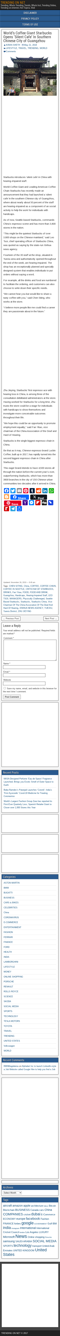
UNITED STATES (12, 1041)
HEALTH (8, 952)
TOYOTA (8, 1026)
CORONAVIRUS (11, 917)
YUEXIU (48, 608)
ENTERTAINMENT (12, 927)
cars (41, 1210)
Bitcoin (52, 1206)
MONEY (7, 972)
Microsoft (9, 1237)
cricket (27, 1214)
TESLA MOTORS (12, 1021)
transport (37, 1246)
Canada (34, 1210)
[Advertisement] (30, 135)
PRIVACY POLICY (30, 18)
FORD (6, 947)
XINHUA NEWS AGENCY (31, 608)
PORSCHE (9, 981)
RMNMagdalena (11, 1066)
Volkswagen (9, 1046)
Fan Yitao (16, 592)
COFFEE (34, 586)
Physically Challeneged (33, 598)
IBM (54, 1223)
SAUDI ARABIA (23, 1241)
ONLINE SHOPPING (13, 977)
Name (6, 663)
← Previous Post (11, 618)
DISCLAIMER (30, 12)
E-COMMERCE (11, 922)
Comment (9, 638)
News (21, 1236)
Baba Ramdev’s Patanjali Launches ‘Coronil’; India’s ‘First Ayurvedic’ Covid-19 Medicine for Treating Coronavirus (28, 793)
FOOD (26, 592)
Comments (11, 51)
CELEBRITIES (10, 907)
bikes (46, 1206)
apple (26, 1205)
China (26, 586)
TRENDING (33, 48)
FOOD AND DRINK (39, 592)
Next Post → (51, 618)
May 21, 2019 (30, 45)
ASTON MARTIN (12, 883)
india (7, 1228)
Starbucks (25, 601)
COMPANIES (13, 1214)
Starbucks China (39, 601)
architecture (37, 1206)
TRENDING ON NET (13, 3)
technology (23, 1245)
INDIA (6, 957)
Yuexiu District (10, 611)
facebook (33, 1218)
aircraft (7, 1205)
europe (20, 1218)
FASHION (8, 932)
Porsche (48, 1237)
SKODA (7, 1001)
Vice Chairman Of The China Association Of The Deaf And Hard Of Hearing (28, 604)
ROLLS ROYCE (11, 991)
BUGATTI (8, 892)
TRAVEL (22, 48)
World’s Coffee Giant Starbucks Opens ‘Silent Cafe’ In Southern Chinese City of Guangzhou (27, 37)
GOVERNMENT (40, 1224)
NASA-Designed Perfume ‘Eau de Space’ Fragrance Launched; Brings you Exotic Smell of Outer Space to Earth (28, 781)
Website (7, 680)
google (27, 1223)
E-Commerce (48, 1214)
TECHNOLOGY (11, 1016)
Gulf (50, 1223)
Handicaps (20, 595)
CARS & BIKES (11, 902)
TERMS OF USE (30, 24)
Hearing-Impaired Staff (36, 595)
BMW (6, 888)
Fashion (45, 1219)
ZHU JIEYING (24, 611)
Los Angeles (31, 1232)
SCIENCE (8, 996)
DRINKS (7, 592)
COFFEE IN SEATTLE (13, 589)
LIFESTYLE (11, 48)
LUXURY (44, 1232)
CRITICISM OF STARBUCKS (39, 589)
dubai (35, 1214)
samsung (9, 1241)
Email (6, 672)
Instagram (15, 1228)
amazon (17, 1205)
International (28, 1228)
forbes (17, 1223)
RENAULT (8, 986)
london (22, 1232)
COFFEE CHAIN (48, 586)
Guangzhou (8, 595)
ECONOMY (9, 1219)
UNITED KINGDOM (23, 1250)
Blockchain (9, 1210)
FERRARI (8, 937)
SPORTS (8, 1011)
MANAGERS (16, 598)
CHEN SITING (16, 586)
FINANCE (8, 942)
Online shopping (36, 1237)
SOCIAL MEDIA (11, 1006)
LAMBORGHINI (11, 962)
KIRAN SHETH (13, 45)
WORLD (43, 48)
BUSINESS (9, 897)
